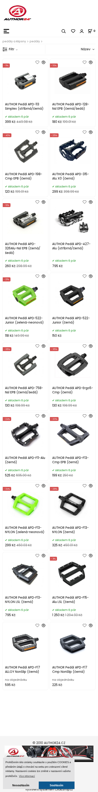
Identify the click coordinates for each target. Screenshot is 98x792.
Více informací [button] (27, 776)
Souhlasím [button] (56, 785)
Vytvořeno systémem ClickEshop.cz (49, 789)
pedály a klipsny (14, 41)
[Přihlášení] (82, 31)
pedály (35, 41)
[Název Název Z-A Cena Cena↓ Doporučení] (82, 49)
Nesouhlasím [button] (20, 785)
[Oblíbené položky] (73, 31)
